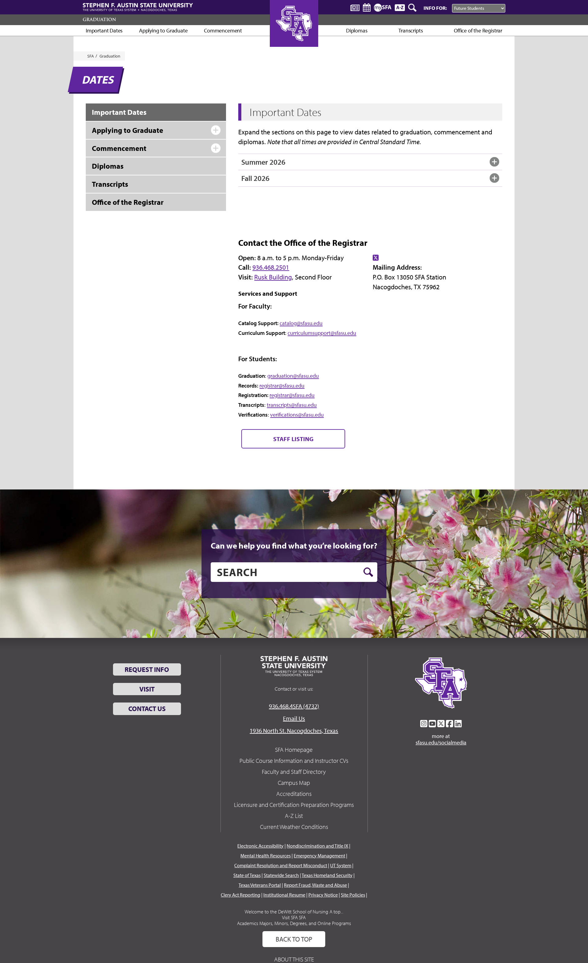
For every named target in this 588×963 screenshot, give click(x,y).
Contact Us (147, 708)
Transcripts (410, 30)
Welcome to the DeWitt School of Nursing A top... (294, 912)
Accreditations (293, 793)
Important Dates (104, 30)
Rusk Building (273, 277)
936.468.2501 (270, 267)
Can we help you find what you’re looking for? (294, 545)
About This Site (294, 959)
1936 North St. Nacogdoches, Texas (294, 730)
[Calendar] (367, 7)
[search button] (368, 572)
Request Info (147, 669)
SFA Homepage (294, 749)
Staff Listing (293, 439)
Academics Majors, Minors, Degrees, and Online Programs (294, 923)
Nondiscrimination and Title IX (317, 846)
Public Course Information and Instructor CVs (293, 760)
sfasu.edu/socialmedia (441, 742)
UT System (340, 865)
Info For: (435, 8)
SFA (90, 56)
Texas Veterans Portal (260, 885)
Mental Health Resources (265, 855)
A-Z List (294, 815)
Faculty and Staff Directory (294, 771)
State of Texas (247, 875)
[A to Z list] (400, 7)
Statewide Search (281, 875)
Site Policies (353, 895)
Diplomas (357, 30)
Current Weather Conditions (294, 826)
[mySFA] (382, 8)
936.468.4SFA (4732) (294, 706)
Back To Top (294, 939)
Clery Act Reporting (240, 895)
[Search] (412, 8)
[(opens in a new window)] (376, 257)
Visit (147, 689)
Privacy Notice (323, 895)
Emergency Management (319, 855)
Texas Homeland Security (327, 875)
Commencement (223, 30)
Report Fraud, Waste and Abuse (315, 885)
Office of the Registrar (478, 30)
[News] (355, 7)
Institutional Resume (284, 895)
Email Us (294, 718)
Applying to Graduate (163, 30)
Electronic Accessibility (260, 846)
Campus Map (294, 782)
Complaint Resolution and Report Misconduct (280, 865)
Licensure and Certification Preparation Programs (294, 804)
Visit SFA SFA (294, 917)
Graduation (99, 19)
